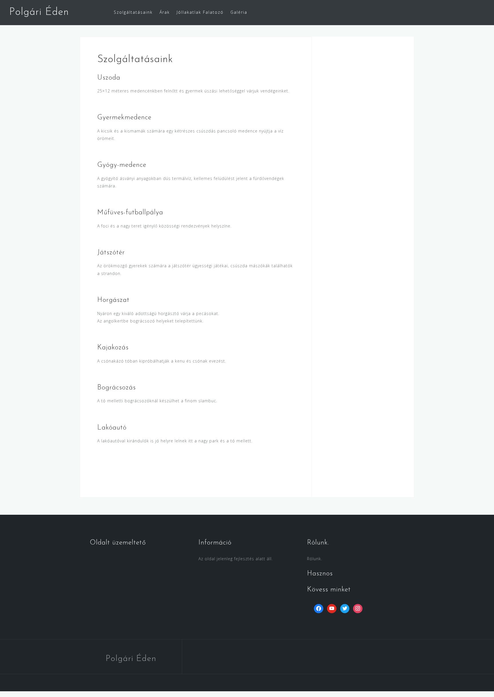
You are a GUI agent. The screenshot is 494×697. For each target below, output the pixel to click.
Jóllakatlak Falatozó (200, 12)
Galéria (238, 12)
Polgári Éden (39, 12)
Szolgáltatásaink (133, 12)
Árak (165, 12)
